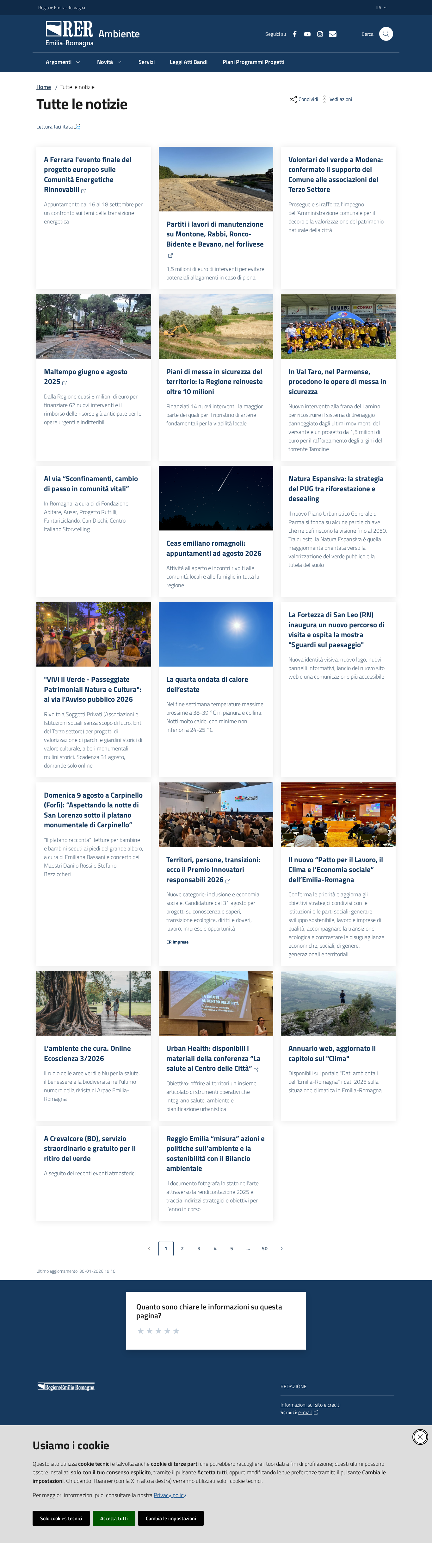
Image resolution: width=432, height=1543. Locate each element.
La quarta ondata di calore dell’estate (207, 684)
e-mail (305, 1412)
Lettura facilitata (54, 126)
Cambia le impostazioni (171, 1518)
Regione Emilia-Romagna (61, 7)
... (251, 1250)
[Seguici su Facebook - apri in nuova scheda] (292, 33)
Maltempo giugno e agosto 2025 (85, 376)
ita (378, 7)
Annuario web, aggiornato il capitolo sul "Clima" (332, 1053)
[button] (386, 33)
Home (43, 87)
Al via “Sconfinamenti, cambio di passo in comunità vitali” (91, 483)
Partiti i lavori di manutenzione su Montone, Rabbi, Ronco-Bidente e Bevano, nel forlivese (215, 234)
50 (267, 1250)
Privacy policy (170, 1495)
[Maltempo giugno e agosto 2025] (93, 326)
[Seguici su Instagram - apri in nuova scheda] (317, 33)
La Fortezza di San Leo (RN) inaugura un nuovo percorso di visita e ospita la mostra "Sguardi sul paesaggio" (336, 629)
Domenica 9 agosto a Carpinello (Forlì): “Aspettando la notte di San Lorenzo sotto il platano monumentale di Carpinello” (93, 810)
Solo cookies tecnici (61, 1518)
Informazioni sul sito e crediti (310, 1404)
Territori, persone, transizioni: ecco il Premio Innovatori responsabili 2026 (213, 870)
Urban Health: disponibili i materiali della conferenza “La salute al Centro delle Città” (213, 1058)
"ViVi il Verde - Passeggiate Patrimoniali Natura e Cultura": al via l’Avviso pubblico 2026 (92, 689)
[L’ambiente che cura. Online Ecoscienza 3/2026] (93, 1003)
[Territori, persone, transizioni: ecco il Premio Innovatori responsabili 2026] (216, 814)
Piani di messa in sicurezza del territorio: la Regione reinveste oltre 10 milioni (214, 382)
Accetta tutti (114, 1518)
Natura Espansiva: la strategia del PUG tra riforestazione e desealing (336, 489)
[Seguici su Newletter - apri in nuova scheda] (330, 33)
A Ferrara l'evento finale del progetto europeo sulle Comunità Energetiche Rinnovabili (88, 174)
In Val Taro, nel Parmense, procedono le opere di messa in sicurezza (337, 382)
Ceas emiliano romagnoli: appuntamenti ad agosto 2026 (214, 548)
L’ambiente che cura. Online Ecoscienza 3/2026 (87, 1053)
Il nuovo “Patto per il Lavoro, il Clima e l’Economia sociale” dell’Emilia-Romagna (335, 870)
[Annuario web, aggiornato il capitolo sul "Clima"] (338, 1003)
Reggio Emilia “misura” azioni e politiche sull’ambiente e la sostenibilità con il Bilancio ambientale (215, 1153)
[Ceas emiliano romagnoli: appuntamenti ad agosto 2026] (216, 498)
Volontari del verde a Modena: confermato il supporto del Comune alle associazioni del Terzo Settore (335, 174)
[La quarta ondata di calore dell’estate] (216, 634)
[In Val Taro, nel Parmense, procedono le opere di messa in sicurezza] (338, 326)
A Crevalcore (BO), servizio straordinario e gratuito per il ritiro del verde (90, 1148)
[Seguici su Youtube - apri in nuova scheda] (305, 33)
